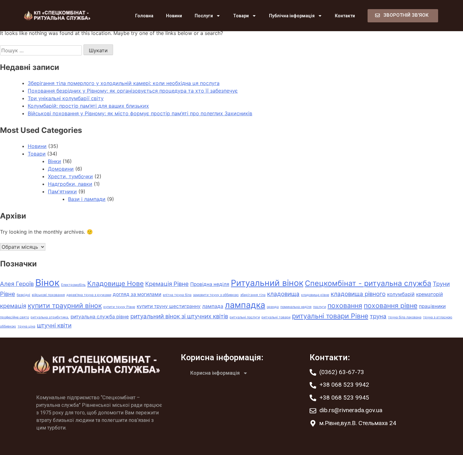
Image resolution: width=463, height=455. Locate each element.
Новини (174, 15)
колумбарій (400, 294)
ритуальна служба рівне (100, 317)
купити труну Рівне (119, 307)
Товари (241, 15)
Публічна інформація (292, 15)
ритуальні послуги (245, 317)
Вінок (47, 282)
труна (378, 316)
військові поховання (48, 295)
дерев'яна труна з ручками (88, 295)
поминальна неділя (296, 307)
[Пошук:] (41, 50)
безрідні (23, 295)
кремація (13, 306)
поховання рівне (390, 305)
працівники (432, 306)
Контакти (345, 15)
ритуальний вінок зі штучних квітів (179, 316)
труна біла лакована (404, 317)
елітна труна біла (177, 295)
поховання (345, 305)
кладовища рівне (315, 295)
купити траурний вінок (65, 305)
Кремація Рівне (167, 283)
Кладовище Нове (115, 283)
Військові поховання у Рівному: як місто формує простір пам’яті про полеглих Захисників (140, 113)
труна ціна (26, 326)
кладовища (283, 294)
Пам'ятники (62, 191)
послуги (319, 307)
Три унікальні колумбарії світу (66, 98)
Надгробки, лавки (70, 184)
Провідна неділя (209, 284)
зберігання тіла (253, 295)
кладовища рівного (358, 294)
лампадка (245, 305)
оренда (273, 307)
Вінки (54, 161)
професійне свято (14, 317)
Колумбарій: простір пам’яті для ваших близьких (88, 106)
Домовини (61, 169)
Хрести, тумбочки (70, 176)
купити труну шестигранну (169, 306)
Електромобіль (73, 285)
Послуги (204, 15)
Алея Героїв (17, 283)
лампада (212, 306)
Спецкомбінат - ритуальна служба (368, 283)
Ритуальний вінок (267, 283)
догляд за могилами (137, 294)
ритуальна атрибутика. (50, 317)
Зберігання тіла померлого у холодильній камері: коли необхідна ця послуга (124, 83)
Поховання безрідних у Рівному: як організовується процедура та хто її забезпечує (133, 91)
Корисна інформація (215, 373)
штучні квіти (54, 325)
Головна (144, 15)
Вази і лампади (87, 199)
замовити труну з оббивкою (216, 295)
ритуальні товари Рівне (330, 316)
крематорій (429, 294)
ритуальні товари (275, 317)
